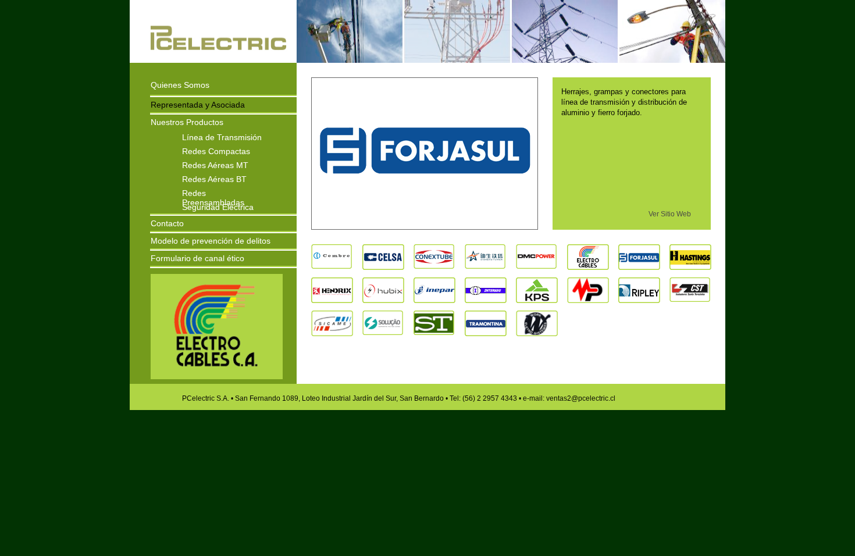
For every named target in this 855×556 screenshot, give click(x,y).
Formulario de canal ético (197, 258)
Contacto (167, 223)
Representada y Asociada (198, 104)
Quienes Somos (180, 85)
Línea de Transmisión (222, 137)
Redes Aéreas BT (214, 178)
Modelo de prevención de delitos (210, 240)
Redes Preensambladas (213, 192)
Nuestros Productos (187, 122)
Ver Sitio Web (670, 214)
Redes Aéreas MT (215, 165)
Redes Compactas (216, 151)
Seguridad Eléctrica (218, 206)
